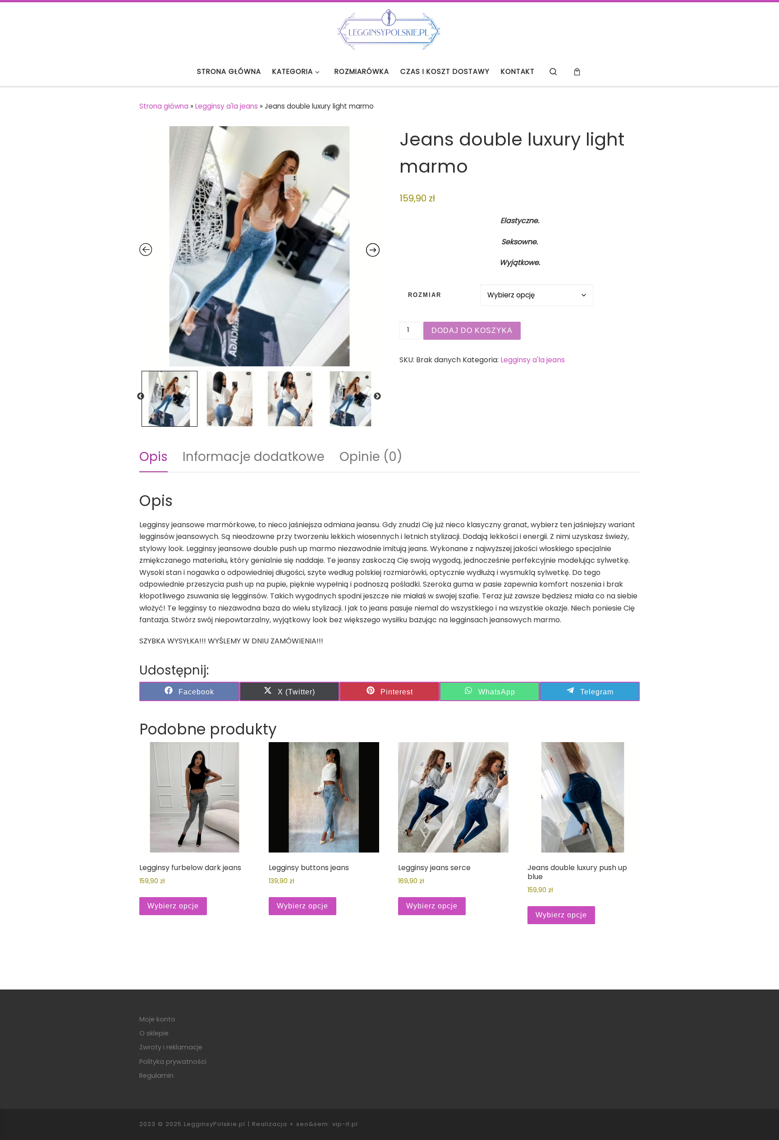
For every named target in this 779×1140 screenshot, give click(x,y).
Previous (140, 396)
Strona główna (163, 106)
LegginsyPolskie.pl (214, 1124)
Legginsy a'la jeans (226, 106)
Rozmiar (424, 295)
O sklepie (154, 1033)
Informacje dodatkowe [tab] (254, 456)
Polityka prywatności (172, 1061)
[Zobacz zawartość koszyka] (576, 72)
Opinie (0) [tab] (371, 456)
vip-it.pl (345, 1124)
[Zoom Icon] (259, 246)
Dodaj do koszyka (472, 330)
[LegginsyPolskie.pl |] (389, 28)
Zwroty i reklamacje (170, 1047)
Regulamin (156, 1075)
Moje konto (157, 1019)
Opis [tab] (153, 456)
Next (377, 396)
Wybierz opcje (173, 906)
